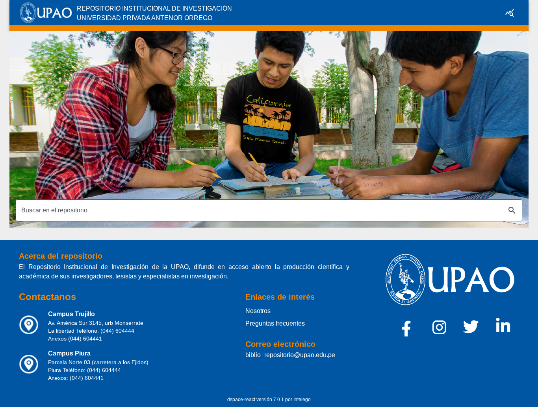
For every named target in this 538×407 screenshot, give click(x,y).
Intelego (302, 399)
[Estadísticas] (509, 12)
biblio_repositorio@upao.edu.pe (290, 355)
